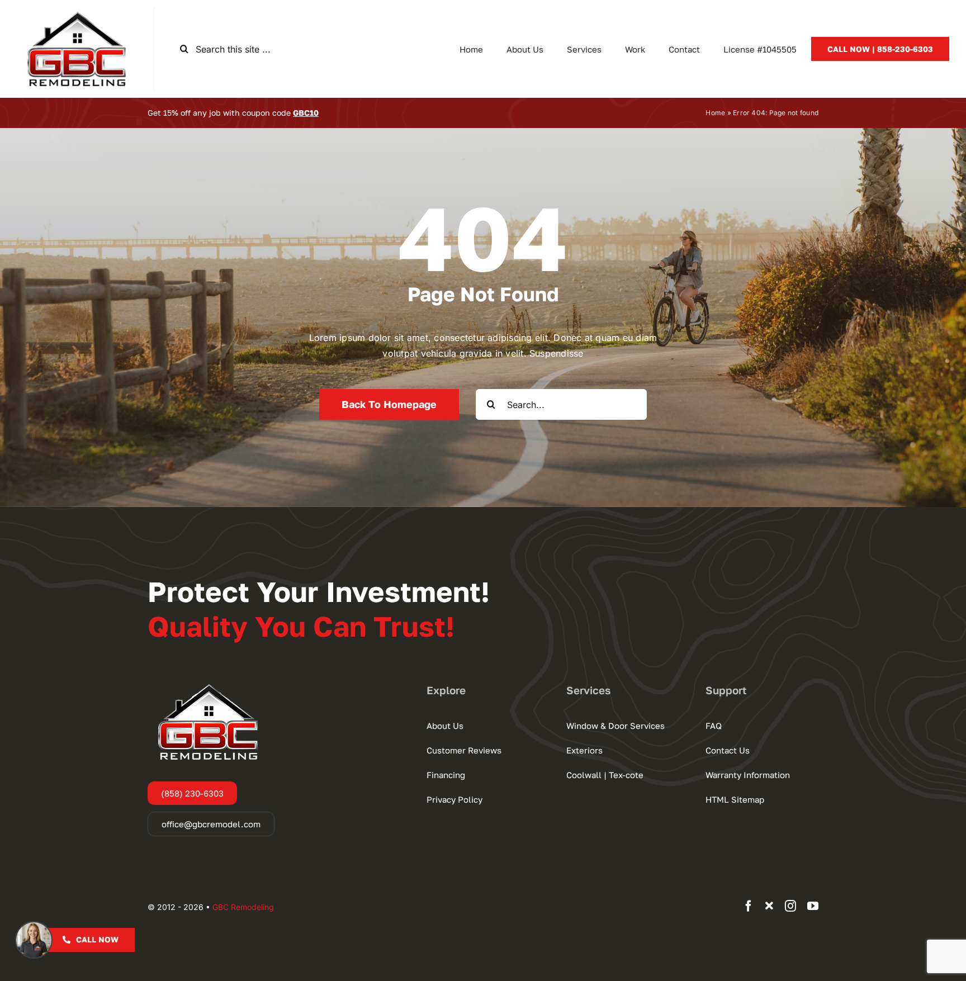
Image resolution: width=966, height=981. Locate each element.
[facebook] (748, 906)
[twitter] (769, 906)
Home (715, 112)
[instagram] (790, 906)
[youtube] (812, 906)
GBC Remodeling (243, 907)
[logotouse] (76, 11)
